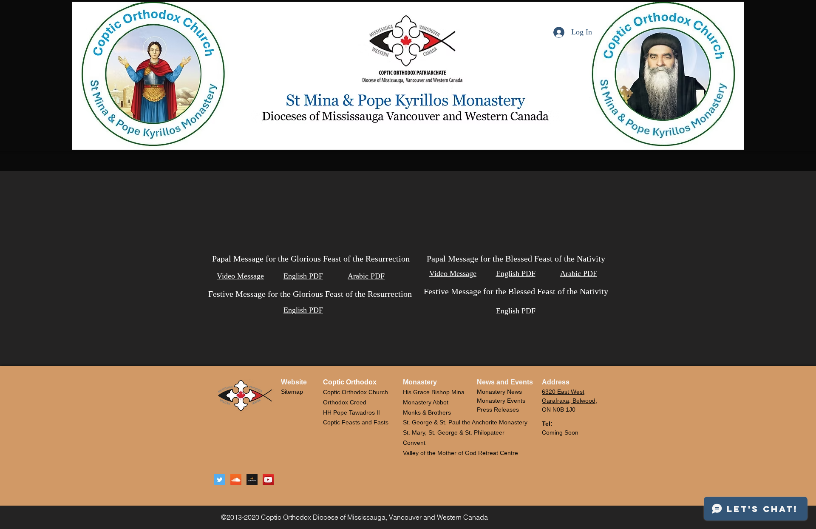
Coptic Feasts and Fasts (355, 422)
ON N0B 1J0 (558, 409)
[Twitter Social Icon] (219, 479)
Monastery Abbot (425, 402)
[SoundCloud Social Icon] (235, 479)
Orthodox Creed (344, 402)
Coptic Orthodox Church (355, 392)
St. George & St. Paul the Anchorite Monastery (465, 422)
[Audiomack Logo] (252, 479)
